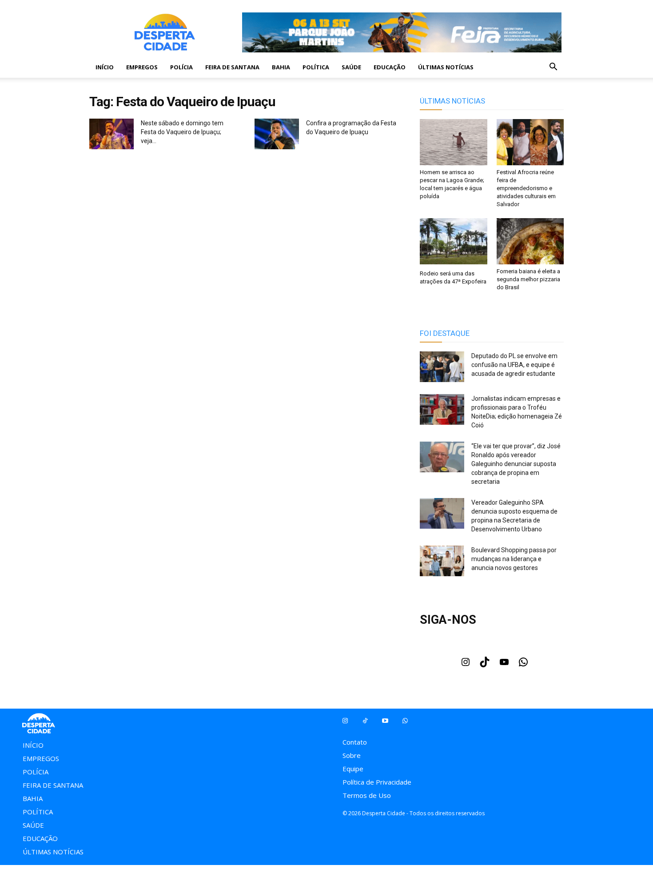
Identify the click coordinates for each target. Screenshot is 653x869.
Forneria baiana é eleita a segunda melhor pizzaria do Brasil (528, 279)
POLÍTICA (316, 67)
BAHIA (281, 67)
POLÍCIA (181, 67)
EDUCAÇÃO (390, 67)
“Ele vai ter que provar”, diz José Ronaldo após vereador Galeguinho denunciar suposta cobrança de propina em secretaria (516, 463)
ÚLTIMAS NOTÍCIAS (446, 67)
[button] (553, 67)
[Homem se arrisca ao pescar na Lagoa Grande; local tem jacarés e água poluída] (453, 142)
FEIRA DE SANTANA (232, 67)
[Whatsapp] (405, 721)
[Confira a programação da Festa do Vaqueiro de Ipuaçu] (277, 135)
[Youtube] (504, 664)
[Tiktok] (365, 721)
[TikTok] (484, 664)
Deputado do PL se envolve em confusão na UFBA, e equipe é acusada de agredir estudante (514, 364)
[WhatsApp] (523, 664)
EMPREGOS (142, 67)
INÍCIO (105, 67)
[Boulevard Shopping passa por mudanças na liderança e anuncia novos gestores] (442, 562)
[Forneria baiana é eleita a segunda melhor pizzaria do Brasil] (530, 241)
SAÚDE (351, 67)
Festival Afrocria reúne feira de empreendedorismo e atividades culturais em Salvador (526, 188)
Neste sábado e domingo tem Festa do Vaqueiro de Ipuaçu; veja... (182, 132)
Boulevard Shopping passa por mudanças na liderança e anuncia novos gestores (514, 558)
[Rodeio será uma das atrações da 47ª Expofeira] (453, 242)
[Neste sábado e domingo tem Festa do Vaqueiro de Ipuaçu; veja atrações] (111, 135)
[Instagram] (465, 664)
